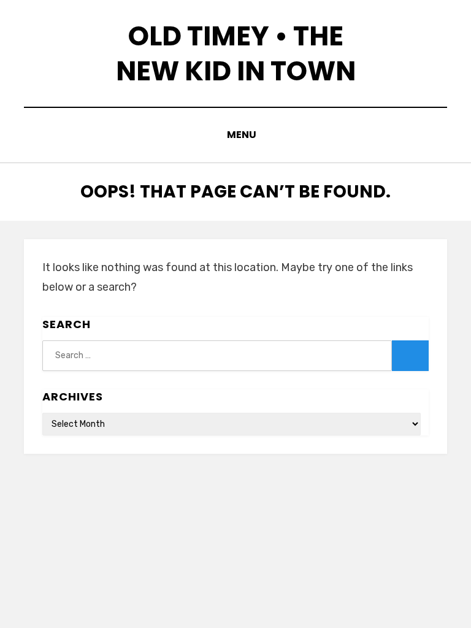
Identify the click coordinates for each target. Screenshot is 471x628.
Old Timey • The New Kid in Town (236, 53)
